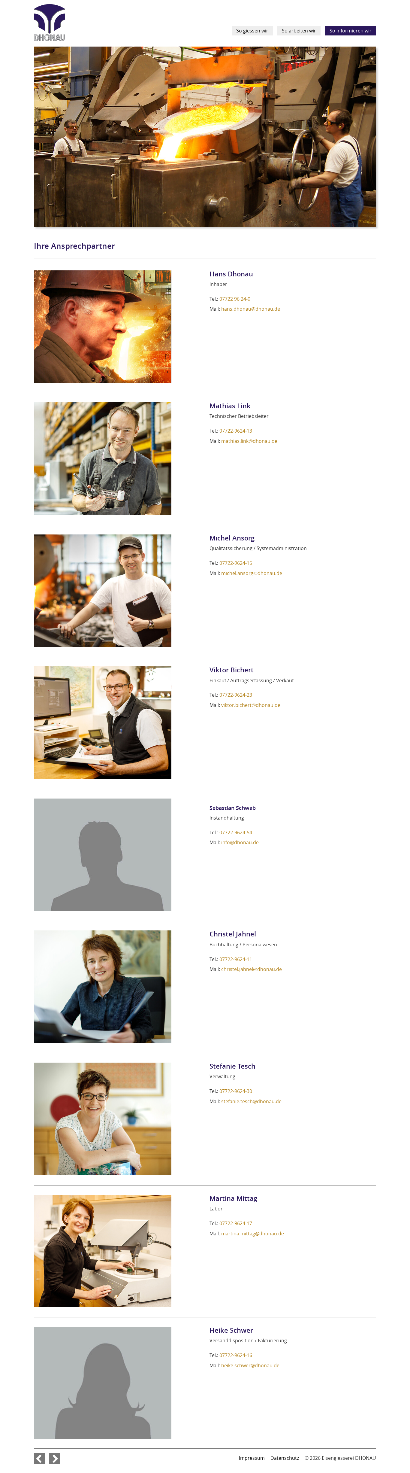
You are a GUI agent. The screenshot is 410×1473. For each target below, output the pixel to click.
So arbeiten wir (299, 30)
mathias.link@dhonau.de (249, 441)
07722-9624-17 (235, 1223)
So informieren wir (351, 30)
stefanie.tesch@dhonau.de (251, 1101)
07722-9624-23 (235, 695)
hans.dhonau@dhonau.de (250, 309)
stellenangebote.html (39, 1458)
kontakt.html (54, 1458)
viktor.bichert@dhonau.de (250, 705)
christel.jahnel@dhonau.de (251, 969)
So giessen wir (252, 30)
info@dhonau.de (240, 842)
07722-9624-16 (235, 1355)
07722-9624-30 (235, 1091)
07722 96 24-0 (234, 299)
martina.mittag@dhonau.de (252, 1233)
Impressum (252, 1458)
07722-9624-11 (235, 959)
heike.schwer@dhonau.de (250, 1365)
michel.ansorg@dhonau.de (251, 573)
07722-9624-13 (235, 431)
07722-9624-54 (235, 832)
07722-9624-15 (235, 563)
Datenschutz (284, 1458)
